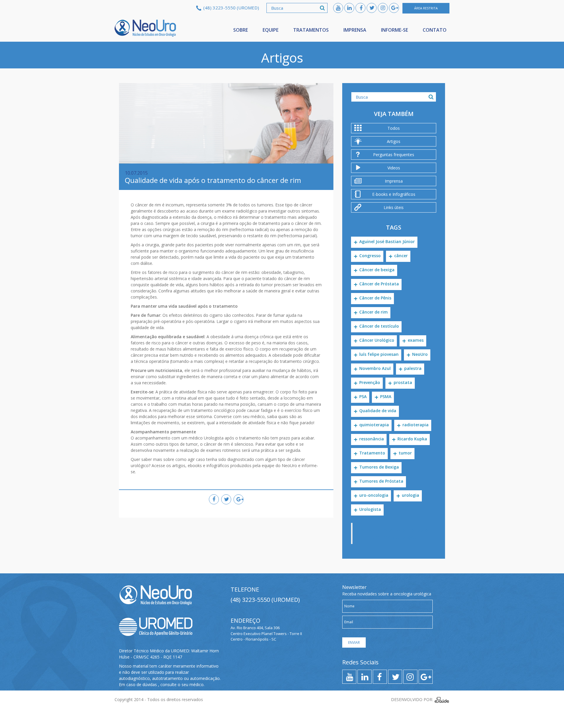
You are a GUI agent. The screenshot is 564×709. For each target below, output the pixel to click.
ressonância (371, 439)
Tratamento (372, 453)
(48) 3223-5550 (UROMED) (231, 8)
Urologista (370, 509)
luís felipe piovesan (379, 354)
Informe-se (394, 30)
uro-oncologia (373, 495)
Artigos (393, 141)
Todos (393, 128)
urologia (410, 495)
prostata (403, 382)
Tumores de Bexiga (379, 467)
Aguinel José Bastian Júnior (387, 241)
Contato (434, 30)
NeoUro (145, 28)
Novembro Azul (375, 368)
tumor (405, 453)
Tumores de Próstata (381, 481)
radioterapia (415, 424)
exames (416, 340)
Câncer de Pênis (375, 298)
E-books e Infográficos (393, 194)
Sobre (240, 30)
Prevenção (369, 382)
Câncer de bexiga (377, 269)
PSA (363, 396)
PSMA (385, 396)
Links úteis (394, 207)
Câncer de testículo (379, 326)
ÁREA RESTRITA (426, 8)
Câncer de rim (373, 312)
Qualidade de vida (377, 410)
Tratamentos (311, 30)
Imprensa (354, 30)
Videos (393, 168)
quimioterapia (374, 424)
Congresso (370, 255)
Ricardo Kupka (412, 439)
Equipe (270, 30)
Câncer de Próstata (379, 284)
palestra (413, 368)
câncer (401, 255)
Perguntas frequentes (393, 154)
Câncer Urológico (376, 340)
